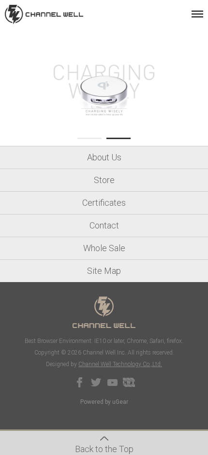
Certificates (104, 203)
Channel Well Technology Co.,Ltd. (120, 364)
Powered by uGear (104, 401)
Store (104, 180)
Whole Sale (104, 248)
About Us (104, 157)
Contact (104, 225)
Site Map (104, 271)
